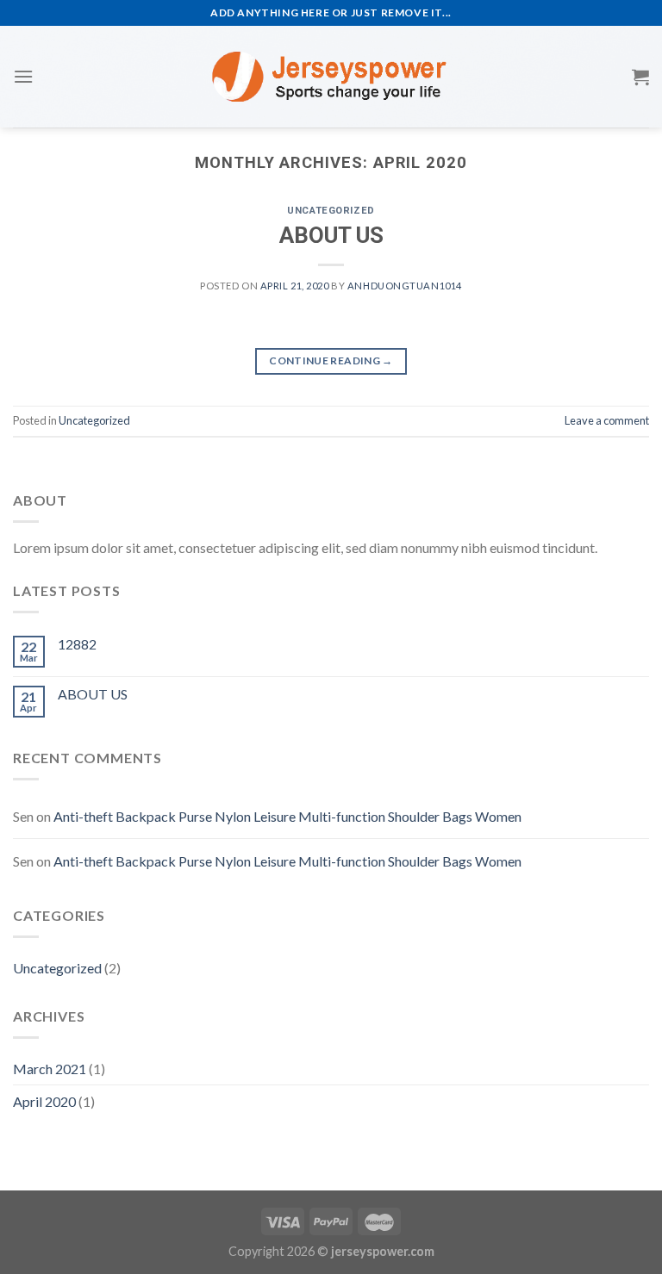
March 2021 (49, 1068)
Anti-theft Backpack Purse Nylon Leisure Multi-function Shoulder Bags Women (287, 816)
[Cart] (640, 77)
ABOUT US (331, 235)
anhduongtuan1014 (404, 285)
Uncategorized (330, 210)
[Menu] (23, 76)
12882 (77, 644)
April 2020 (44, 1101)
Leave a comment (607, 420)
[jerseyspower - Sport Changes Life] (331, 77)
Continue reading (331, 360)
